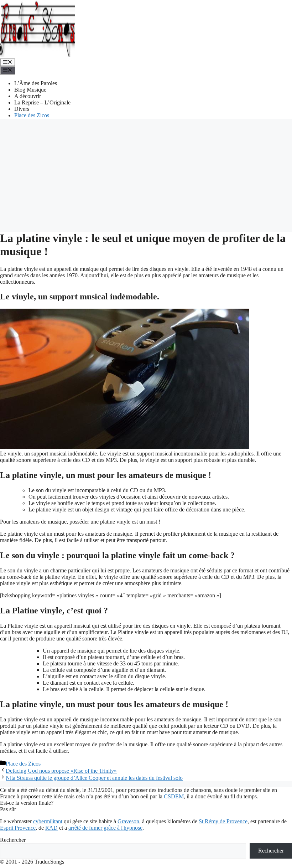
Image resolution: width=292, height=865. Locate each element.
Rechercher (13, 840)
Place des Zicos (31, 115)
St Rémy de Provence (223, 821)
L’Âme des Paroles (35, 83)
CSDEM (174, 796)
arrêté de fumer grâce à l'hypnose (105, 828)
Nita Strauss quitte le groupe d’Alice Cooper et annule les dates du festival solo (94, 778)
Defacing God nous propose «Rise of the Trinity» (61, 771)
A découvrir (27, 96)
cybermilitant (47, 821)
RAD (51, 828)
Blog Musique (30, 90)
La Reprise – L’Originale (42, 102)
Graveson (128, 821)
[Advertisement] (146, 174)
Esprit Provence (18, 828)
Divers (21, 109)
